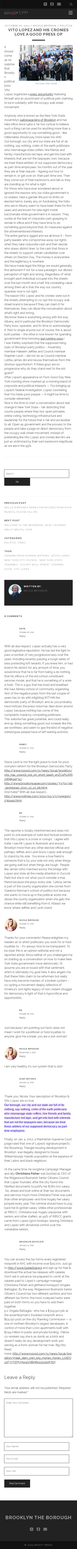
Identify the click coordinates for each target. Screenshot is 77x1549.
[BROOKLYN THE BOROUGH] (16, 13)
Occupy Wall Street (35, 564)
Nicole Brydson (45, 25)
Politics (66, 25)
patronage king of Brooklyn (38, 120)
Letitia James (60, 555)
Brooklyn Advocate (31, 1242)
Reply (22, 636)
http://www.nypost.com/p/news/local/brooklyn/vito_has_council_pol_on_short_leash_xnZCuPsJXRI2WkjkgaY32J (38, 775)
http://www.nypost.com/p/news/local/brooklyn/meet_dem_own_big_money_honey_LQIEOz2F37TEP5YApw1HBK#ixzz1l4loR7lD (38, 1358)
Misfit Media (43, 1545)
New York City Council (21, 560)
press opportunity (41, 94)
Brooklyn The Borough (38, 1517)
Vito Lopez (21, 569)
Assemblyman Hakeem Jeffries (26, 555)
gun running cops (51, 338)
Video (22, 542)
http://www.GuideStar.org (25, 1268)
